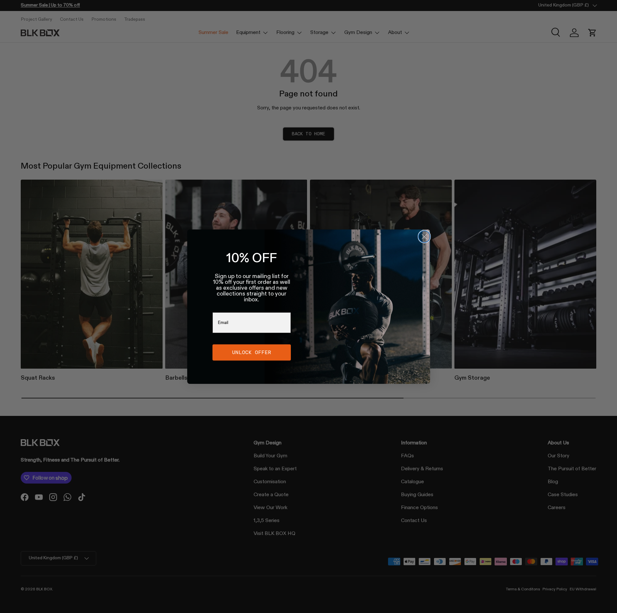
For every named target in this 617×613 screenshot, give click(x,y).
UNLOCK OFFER (251, 352)
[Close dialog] (424, 236)
